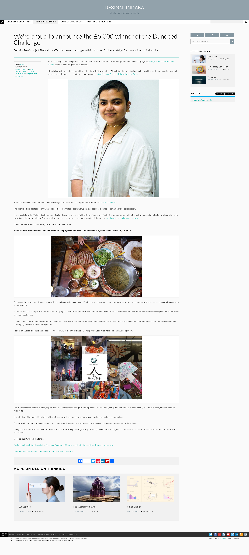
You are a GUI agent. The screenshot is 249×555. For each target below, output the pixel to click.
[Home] (124, 8)
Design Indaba (221, 538)
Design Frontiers (31, 74)
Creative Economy (21, 69)
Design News (25, 511)
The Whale (212, 77)
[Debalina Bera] (113, 138)
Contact (21, 534)
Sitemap (62, 534)
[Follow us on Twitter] (197, 35)
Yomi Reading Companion (218, 66)
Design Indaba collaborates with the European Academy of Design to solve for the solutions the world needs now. (64, 445)
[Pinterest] (98, 461)
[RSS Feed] (241, 534)
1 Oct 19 (23, 64)
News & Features (46, 22)
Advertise (31, 534)
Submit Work (43, 534)
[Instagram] (223, 534)
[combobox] (226, 21)
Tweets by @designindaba (202, 99)
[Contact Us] (245, 534)
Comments (19, 76)
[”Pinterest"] (227, 35)
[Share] (112, 461)
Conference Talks (72, 22)
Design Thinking (28, 71)
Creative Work (20, 74)
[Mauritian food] (96, 266)
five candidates (109, 202)
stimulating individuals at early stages (122, 218)
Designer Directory (99, 22)
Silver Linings (134, 506)
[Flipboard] (107, 461)
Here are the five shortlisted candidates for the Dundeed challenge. (43, 451)
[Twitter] (93, 461)
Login (53, 534)
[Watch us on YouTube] (228, 534)
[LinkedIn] (103, 461)
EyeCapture (25, 506)
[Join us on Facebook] (212, 35)
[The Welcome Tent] (96, 369)
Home (2, 22)
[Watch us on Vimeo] (232, 534)
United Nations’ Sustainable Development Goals (117, 74)
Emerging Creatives (19, 22)
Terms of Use (73, 534)
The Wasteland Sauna (84, 506)
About (12, 534)
